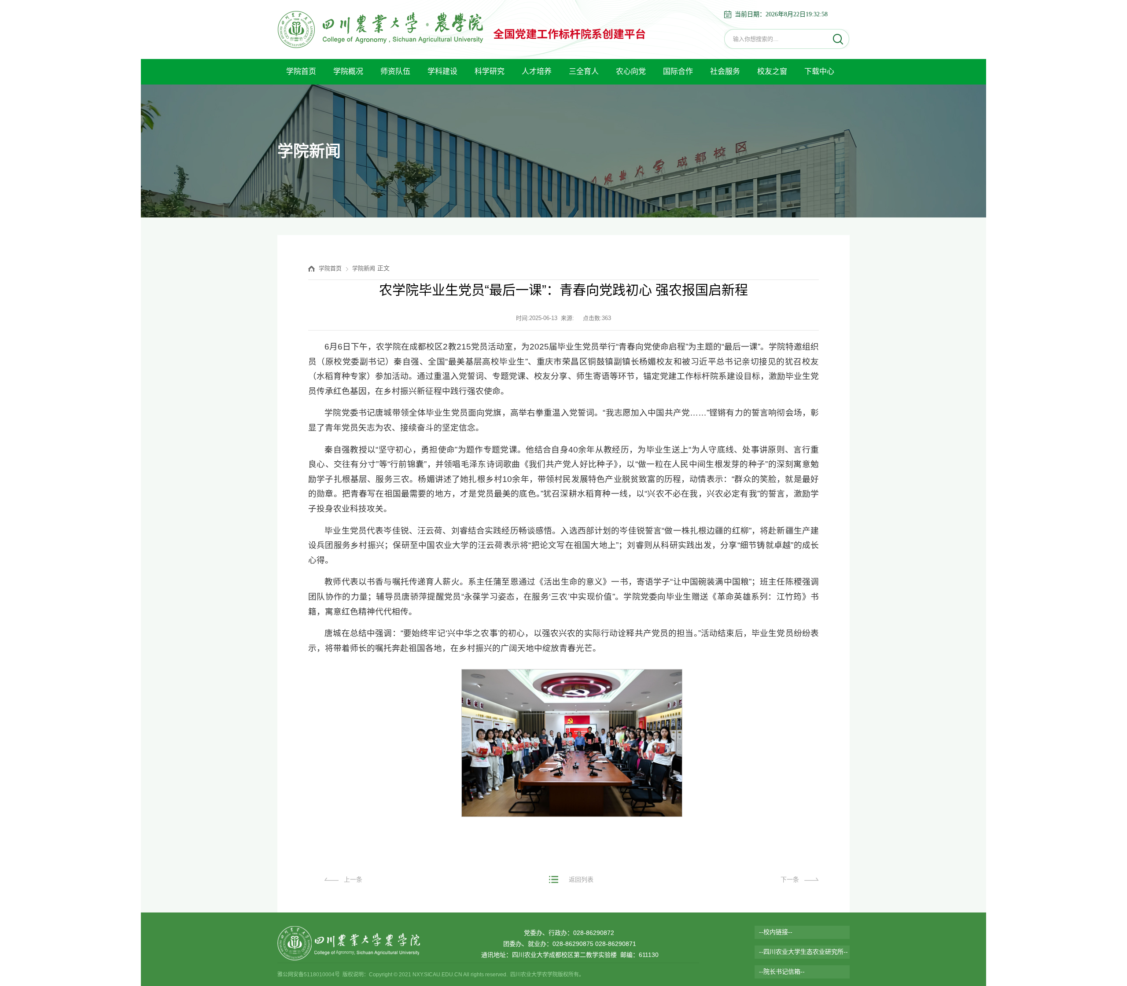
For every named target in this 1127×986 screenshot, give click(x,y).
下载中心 (819, 71)
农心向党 (631, 71)
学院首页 (301, 71)
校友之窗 (772, 71)
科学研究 (490, 71)
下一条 (790, 879)
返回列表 (581, 879)
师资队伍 (395, 71)
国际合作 (678, 71)
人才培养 (537, 71)
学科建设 (442, 71)
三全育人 (584, 71)
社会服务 (725, 71)
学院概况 (348, 71)
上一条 (353, 879)
